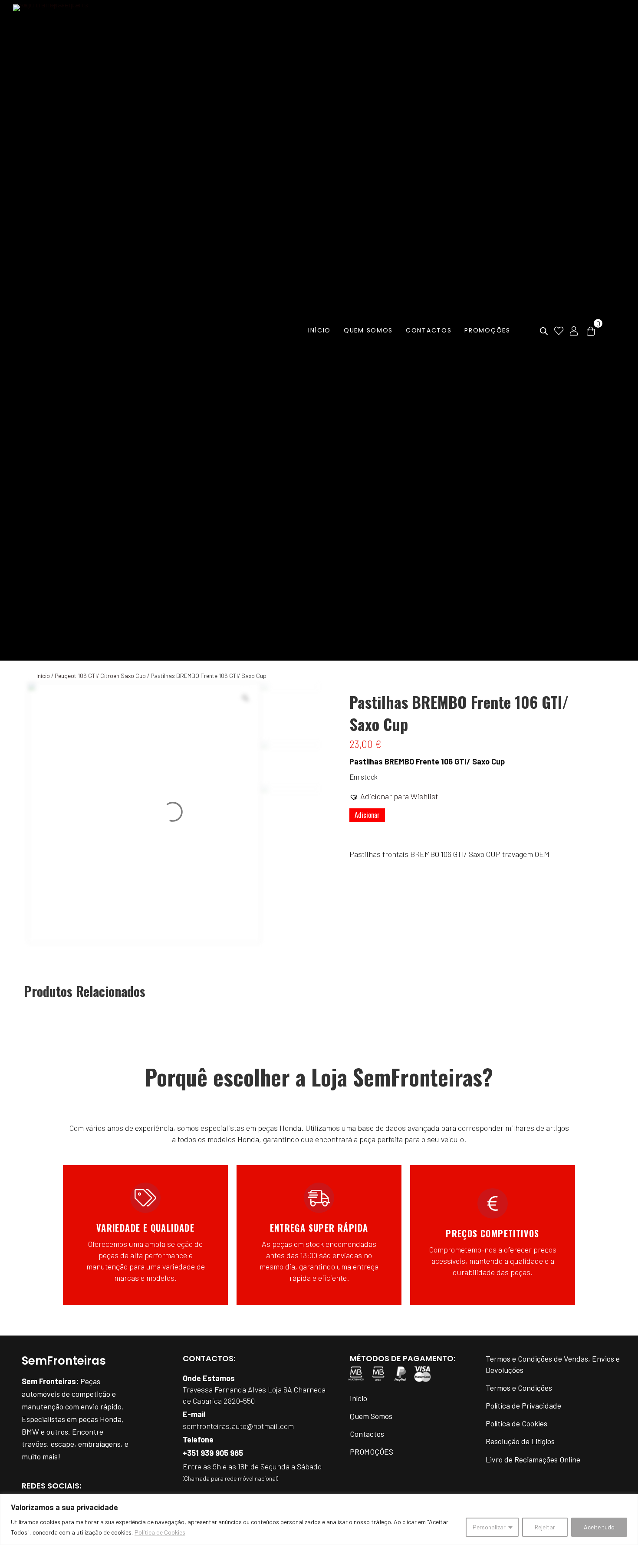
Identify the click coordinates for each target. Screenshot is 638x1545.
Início (43, 675)
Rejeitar (545, 1527)
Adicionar (367, 815)
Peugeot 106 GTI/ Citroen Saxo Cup (100, 675)
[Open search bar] (544, 331)
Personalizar (489, 1527)
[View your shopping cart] (591, 330)
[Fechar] (629, 1501)
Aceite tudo (599, 1527)
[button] (393, 796)
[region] (319, 1519)
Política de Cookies (160, 1532)
